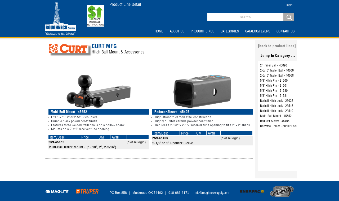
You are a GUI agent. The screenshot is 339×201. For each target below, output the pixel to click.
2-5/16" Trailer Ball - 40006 (277, 70)
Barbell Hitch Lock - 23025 (276, 101)
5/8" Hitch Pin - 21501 (274, 85)
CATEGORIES (230, 32)
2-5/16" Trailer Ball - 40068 (277, 75)
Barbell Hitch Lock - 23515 (276, 106)
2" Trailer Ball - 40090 (273, 65)
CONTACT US (285, 32)
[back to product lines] (277, 46)
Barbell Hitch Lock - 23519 (276, 111)
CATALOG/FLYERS (257, 32)
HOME (159, 32)
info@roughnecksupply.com (212, 193)
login (289, 4)
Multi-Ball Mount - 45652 (276, 116)
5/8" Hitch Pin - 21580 (274, 91)
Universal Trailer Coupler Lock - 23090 (284, 126)
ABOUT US (177, 32)
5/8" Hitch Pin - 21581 (274, 96)
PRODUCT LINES (202, 32)
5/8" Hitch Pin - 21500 (274, 80)
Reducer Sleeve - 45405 (274, 121)
